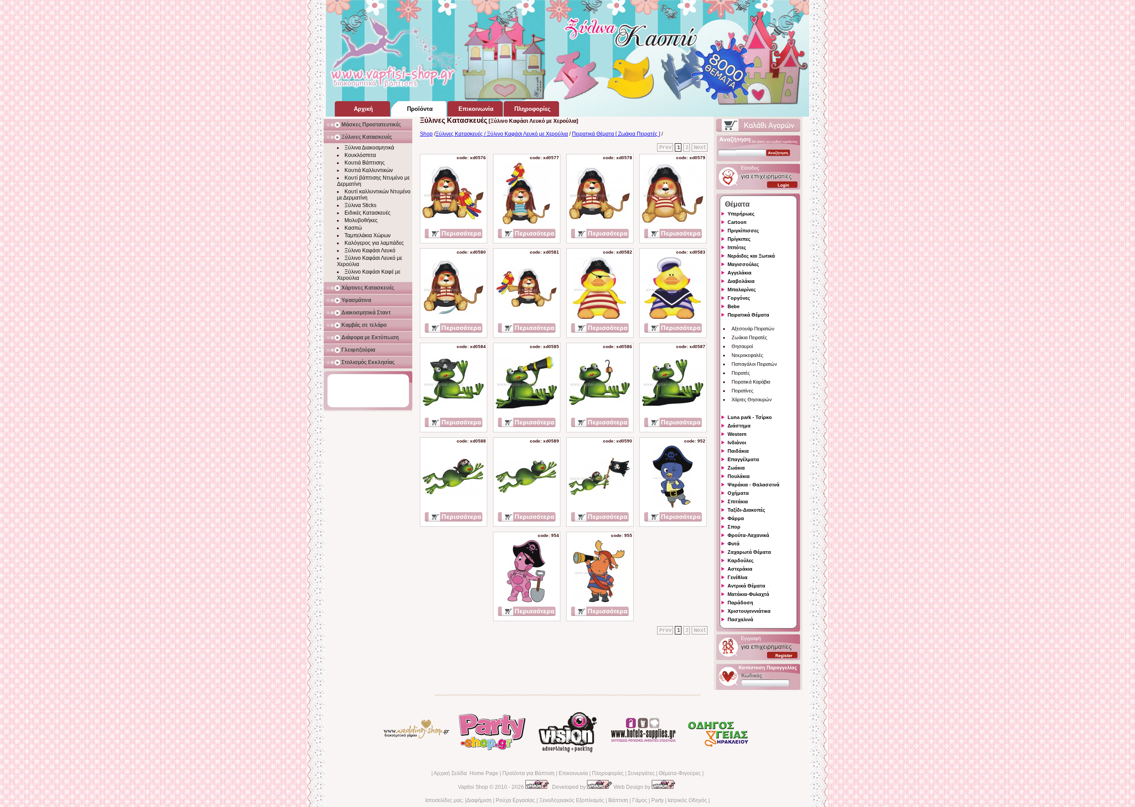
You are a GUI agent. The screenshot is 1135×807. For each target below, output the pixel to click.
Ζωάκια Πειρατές (749, 337)
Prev (665, 148)
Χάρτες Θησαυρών (752, 399)
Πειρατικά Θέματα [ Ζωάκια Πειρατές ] (616, 134)
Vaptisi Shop (473, 787)
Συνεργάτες (641, 773)
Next (700, 148)
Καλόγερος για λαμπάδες (374, 243)
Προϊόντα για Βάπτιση (528, 773)
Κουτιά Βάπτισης (364, 163)
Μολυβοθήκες (361, 220)
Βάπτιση (618, 800)
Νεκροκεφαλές (747, 355)
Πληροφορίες (608, 773)
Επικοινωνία (573, 773)
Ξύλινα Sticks (360, 205)
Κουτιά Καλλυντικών (368, 170)
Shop (426, 134)
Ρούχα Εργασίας (515, 800)
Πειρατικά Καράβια (751, 381)
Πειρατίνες (742, 390)
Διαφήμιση (479, 800)
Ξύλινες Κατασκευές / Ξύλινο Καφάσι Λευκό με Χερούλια (501, 134)
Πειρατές (741, 373)
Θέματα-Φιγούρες (680, 773)
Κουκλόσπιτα (360, 155)
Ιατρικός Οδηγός (687, 800)
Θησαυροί (742, 346)
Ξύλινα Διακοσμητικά (369, 148)
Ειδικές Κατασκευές (367, 213)
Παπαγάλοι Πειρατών (754, 364)
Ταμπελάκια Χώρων (367, 235)
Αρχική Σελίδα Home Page (466, 773)
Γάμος (639, 800)
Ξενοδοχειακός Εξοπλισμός (571, 800)
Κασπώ (353, 228)
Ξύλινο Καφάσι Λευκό (369, 250)
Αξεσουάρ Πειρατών (753, 328)
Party (657, 800)
